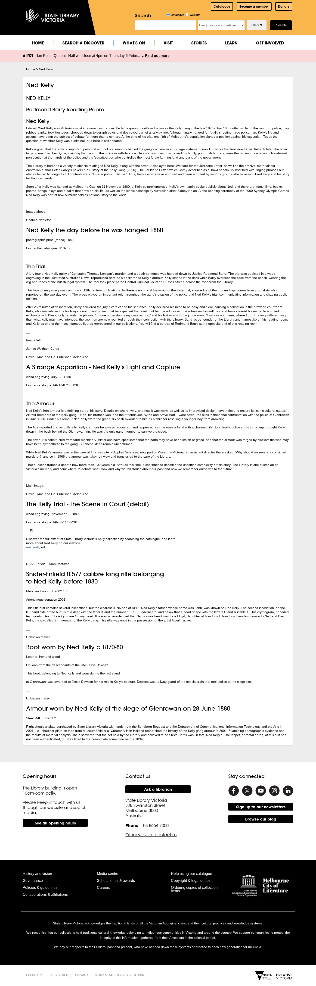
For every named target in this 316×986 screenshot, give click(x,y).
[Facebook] (233, 790)
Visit (168, 43)
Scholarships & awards (116, 881)
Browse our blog (260, 819)
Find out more (157, 56)
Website (195, 14)
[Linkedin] (288, 790)
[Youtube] (260, 790)
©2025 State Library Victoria (119, 975)
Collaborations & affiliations (45, 894)
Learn (231, 43)
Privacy (81, 975)
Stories (199, 43)
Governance (33, 881)
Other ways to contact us (151, 834)
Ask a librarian (158, 789)
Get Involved (270, 43)
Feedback (34, 975)
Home (38, 43)
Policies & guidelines (40, 887)
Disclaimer (59, 975)
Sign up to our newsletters (260, 806)
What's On (134, 43)
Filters (255, 25)
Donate (283, 6)
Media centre (107, 874)
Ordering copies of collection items (194, 889)
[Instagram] (274, 790)
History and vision (37, 874)
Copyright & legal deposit (191, 881)
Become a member (254, 6)
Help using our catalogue (191, 874)
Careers (103, 887)
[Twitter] (247, 790)
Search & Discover (83, 43)
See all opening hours (55, 823)
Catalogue (222, 6)
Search (281, 25)
